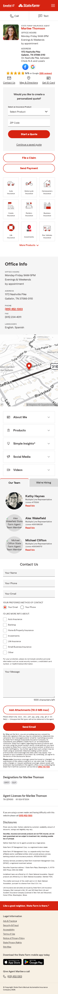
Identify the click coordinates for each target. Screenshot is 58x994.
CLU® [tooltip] (14, 782)
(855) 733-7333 (44, 767)
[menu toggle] (53, 5)
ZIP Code (14, 123)
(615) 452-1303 (14, 309)
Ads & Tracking (10, 921)
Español (7, 5)
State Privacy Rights (12, 943)
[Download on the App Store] (12, 962)
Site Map (7, 947)
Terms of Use (9, 934)
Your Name (11, 573)
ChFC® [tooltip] (6, 782)
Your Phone (11, 583)
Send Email (29, 726)
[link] (29, 5)
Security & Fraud (11, 925)
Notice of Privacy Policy (14, 938)
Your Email (10, 594)
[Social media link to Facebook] (25, 67)
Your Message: (12, 672)
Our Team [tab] (14, 482)
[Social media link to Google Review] (33, 67)
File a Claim (29, 157)
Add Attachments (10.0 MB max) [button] (29, 710)
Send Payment (29, 168)
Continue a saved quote (29, 144)
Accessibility (9, 930)
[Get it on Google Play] (33, 962)
